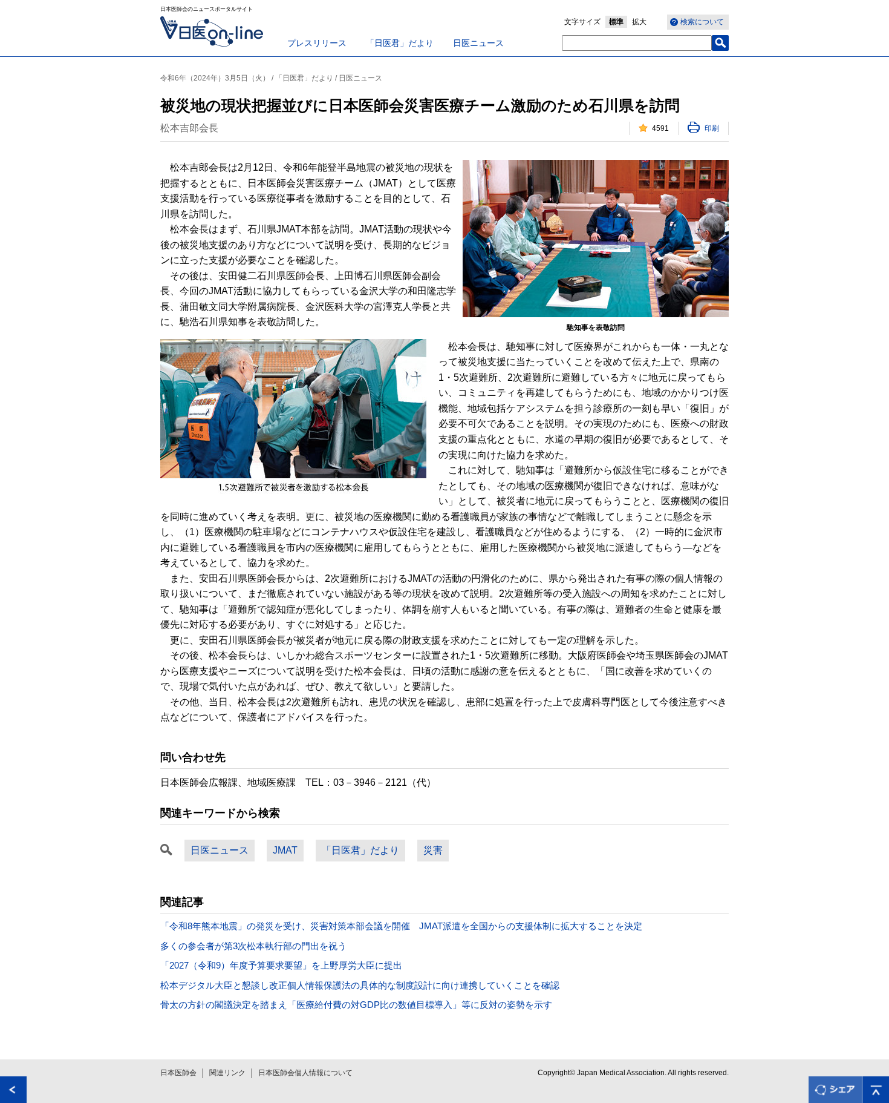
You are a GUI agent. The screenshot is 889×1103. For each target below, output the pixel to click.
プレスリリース (317, 43)
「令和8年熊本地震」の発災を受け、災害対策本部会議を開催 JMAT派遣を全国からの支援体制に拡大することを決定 (401, 926)
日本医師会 (178, 1072)
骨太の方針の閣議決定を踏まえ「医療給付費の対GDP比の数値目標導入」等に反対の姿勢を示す (356, 1004)
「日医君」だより (400, 43)
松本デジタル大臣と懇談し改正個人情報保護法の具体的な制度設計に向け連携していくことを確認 (359, 985)
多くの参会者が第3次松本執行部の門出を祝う (253, 946)
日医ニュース (478, 43)
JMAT (285, 850)
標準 (616, 22)
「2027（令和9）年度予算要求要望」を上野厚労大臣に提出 (281, 965)
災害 (433, 850)
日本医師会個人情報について (305, 1072)
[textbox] (637, 43)
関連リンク (227, 1072)
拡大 (639, 22)
